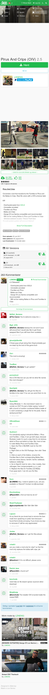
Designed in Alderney (8, 686)
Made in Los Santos (8, 688)
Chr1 (11, 353)
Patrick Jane (14, 568)
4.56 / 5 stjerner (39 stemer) (9, 183)
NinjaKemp (14, 592)
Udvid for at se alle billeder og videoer (25, 172)
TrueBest (13, 364)
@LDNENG (14, 481)
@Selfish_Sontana (17, 327)
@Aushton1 (14, 560)
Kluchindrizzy (15, 492)
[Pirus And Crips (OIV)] (24, 134)
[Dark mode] (42, 3)
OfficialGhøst (15, 421)
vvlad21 (13, 544)
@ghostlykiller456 (17, 505)
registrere (30, 606)
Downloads (9, 179)
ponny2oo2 (14, 375)
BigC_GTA (14, 325)
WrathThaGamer (16, 503)
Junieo (12, 531)
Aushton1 (13, 432)
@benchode (14, 595)
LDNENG (18, 77)
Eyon (12, 479)
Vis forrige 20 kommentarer (24, 309)
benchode (13, 579)
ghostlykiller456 (16, 340)
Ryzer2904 (14, 401)
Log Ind (19, 606)
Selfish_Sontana (16, 314)
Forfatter (19, 280)
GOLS (22, 205)
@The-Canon (15, 317)
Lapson (12, 514)
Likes (20, 179)
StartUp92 (13, 388)
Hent (26, 65)
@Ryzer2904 (14, 495)
